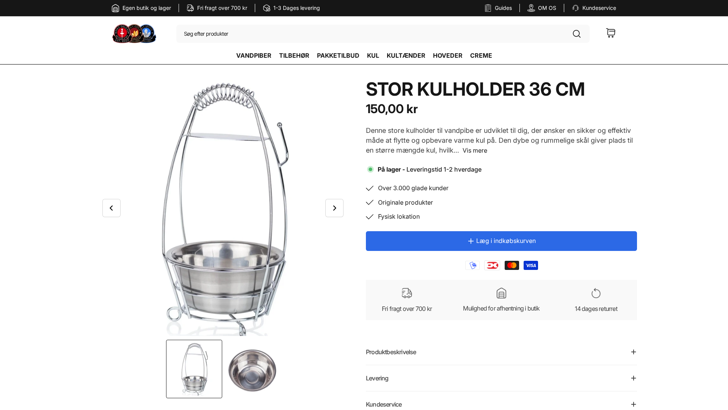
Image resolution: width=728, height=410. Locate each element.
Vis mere (475, 150)
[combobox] (383, 34)
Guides (503, 8)
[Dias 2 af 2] (251, 369)
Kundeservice (599, 8)
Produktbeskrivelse (391, 352)
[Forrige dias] (111, 208)
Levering (377, 378)
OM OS (547, 8)
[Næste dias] (334, 208)
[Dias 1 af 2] (194, 369)
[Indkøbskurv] (611, 34)
